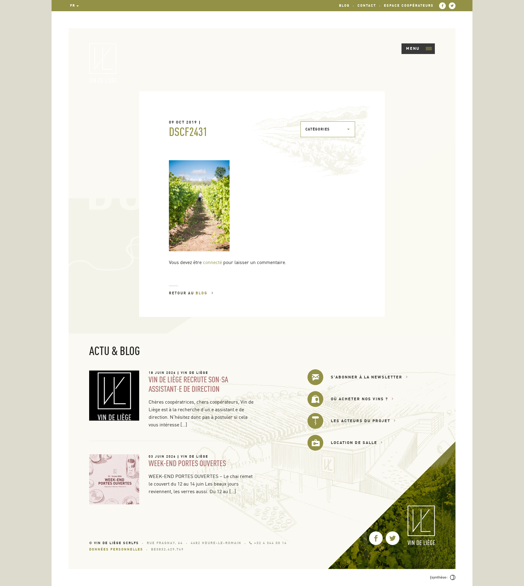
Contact (367, 5)
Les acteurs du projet (360, 420)
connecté (212, 262)
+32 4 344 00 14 (270, 543)
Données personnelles (116, 549)
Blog (344, 5)
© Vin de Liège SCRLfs (114, 543)
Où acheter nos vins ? (359, 398)
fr (72, 5)
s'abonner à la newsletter (366, 376)
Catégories (317, 129)
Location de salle (354, 442)
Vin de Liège (194, 373)
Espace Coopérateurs (409, 5)
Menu (413, 48)
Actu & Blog (114, 350)
